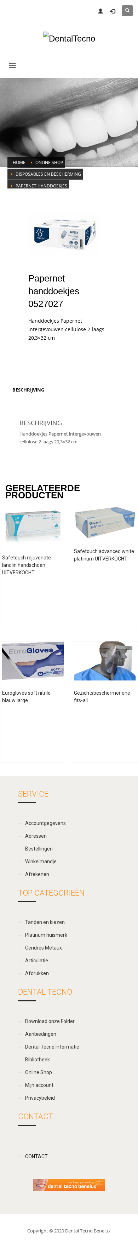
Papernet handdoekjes (41, 186)
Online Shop (49, 162)
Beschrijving (28, 390)
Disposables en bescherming (48, 174)
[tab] (28, 389)
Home (19, 162)
